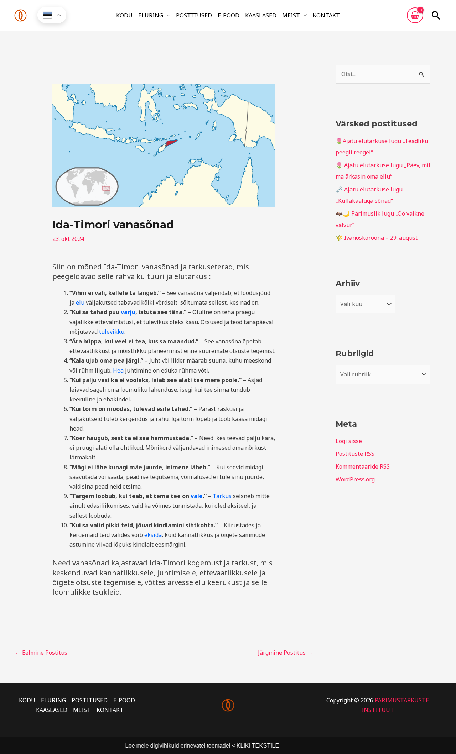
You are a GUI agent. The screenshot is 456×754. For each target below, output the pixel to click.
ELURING (150, 15)
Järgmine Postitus (285, 653)
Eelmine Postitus (41, 653)
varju (128, 312)
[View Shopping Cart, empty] (415, 15)
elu (80, 302)
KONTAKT (326, 15)
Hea (118, 370)
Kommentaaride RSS (363, 466)
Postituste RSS (355, 454)
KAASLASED (260, 15)
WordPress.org (355, 479)
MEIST (291, 15)
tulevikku (111, 332)
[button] (436, 15)
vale (197, 496)
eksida (153, 535)
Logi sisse (349, 441)
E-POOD (228, 15)
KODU (124, 15)
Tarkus (222, 496)
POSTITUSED (194, 15)
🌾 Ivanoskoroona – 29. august (377, 238)
